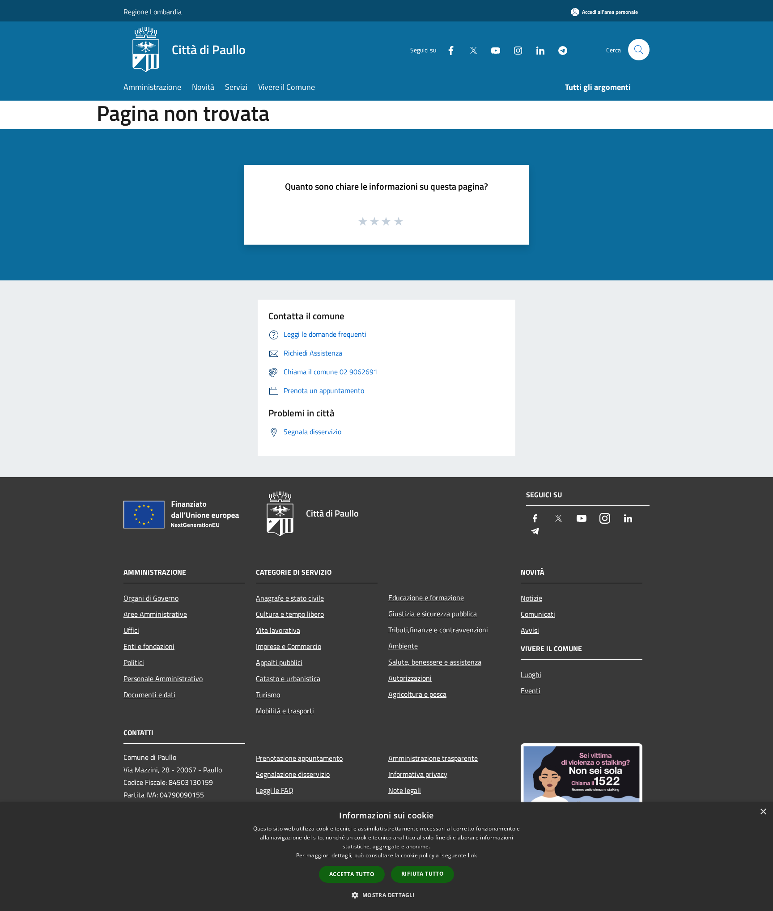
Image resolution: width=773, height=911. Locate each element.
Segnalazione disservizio (293, 774)
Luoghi (531, 674)
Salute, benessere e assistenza (434, 662)
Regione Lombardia (152, 11)
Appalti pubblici (279, 662)
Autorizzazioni (410, 678)
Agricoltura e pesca (417, 694)
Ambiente (403, 645)
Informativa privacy (417, 774)
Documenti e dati (149, 694)
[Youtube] (492, 49)
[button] (386, 895)
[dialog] (386, 856)
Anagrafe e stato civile (290, 598)
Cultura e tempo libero (290, 614)
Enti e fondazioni (148, 646)
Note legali (404, 790)
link (472, 855)
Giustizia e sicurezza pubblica (432, 613)
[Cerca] (639, 49)
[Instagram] (514, 49)
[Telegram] (559, 49)
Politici (133, 662)
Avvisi (530, 630)
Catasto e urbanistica (288, 678)
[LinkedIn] (537, 49)
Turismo (268, 694)
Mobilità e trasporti (285, 710)
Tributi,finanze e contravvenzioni (438, 629)
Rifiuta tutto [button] (422, 873)
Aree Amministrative (155, 614)
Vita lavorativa (278, 630)
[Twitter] (470, 49)
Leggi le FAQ (274, 790)
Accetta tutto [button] (351, 874)
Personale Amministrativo (163, 678)
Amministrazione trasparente (433, 758)
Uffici (131, 630)
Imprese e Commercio (288, 646)
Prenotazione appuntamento (299, 758)
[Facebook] (447, 49)
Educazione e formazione (426, 597)
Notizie (531, 598)
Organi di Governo (150, 598)
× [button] (763, 812)
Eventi (530, 690)
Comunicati (538, 614)
